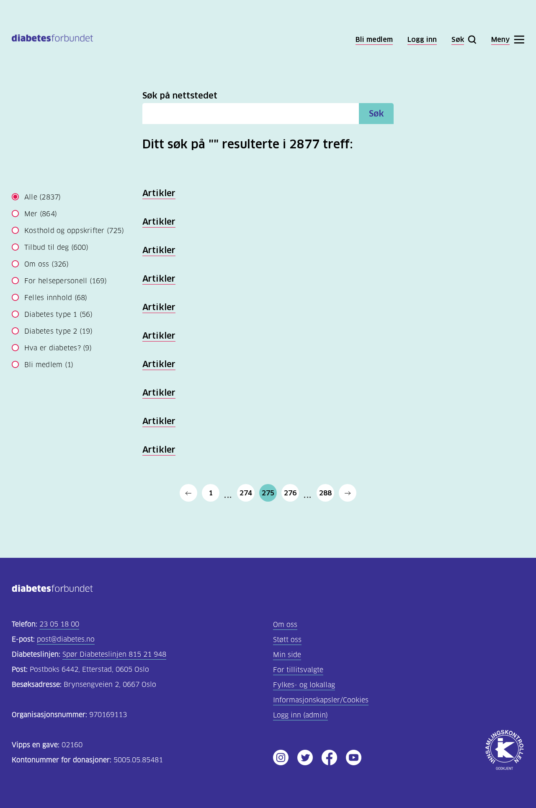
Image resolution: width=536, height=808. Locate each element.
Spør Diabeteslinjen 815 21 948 (114, 654)
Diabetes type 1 (58, 315)
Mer (40, 214)
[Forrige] (188, 493)
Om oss (46, 264)
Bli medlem (48, 365)
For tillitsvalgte (298, 670)
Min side (287, 655)
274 (246, 493)
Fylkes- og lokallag (304, 685)
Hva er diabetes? (58, 348)
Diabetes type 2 (58, 331)
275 (268, 493)
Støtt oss (287, 640)
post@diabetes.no (66, 639)
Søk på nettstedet (179, 95)
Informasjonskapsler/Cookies (320, 700)
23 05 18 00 (59, 624)
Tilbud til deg (56, 247)
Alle (42, 197)
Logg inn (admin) (300, 715)
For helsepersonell (65, 281)
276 (290, 493)
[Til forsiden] (52, 40)
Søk (376, 113)
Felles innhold (56, 298)
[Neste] (347, 493)
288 (325, 493)
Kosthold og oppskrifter (74, 231)
